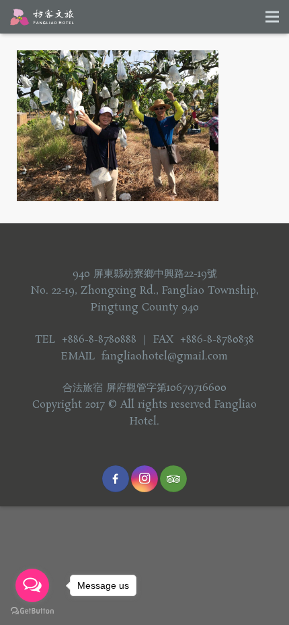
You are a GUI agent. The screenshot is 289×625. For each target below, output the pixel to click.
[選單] (272, 17)
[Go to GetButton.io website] (32, 611)
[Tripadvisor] (173, 478)
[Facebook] (115, 478)
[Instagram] (144, 478)
